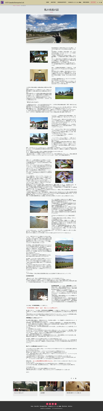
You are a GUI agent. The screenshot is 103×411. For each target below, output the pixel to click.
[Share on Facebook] (71, 378)
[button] (97, 2)
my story (18, 5)
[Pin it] (76, 378)
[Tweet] (73, 378)
